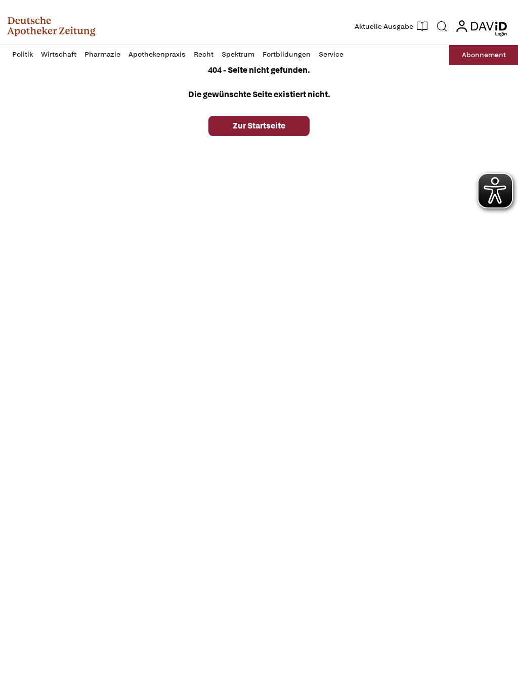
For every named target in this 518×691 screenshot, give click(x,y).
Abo (484, 54)
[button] (51, 26)
